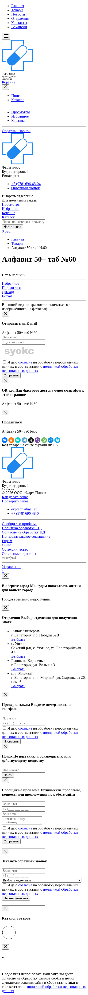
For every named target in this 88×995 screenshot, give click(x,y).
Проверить (11, 741)
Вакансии (19, 27)
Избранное (20, 116)
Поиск (16, 96)
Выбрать (18, 639)
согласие (25, 362)
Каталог (17, 100)
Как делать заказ (15, 497)
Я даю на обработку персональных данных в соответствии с (40, 366)
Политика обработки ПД (22, 528)
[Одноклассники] (11, 440)
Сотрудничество (15, 549)
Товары (17, 10)
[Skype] (57, 440)
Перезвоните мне (16, 898)
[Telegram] (24, 440)
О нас (6, 545)
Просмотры (20, 112)
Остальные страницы (19, 554)
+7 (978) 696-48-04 (26, 184)
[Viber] (37, 440)
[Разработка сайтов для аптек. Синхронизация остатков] (9, 558)
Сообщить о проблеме (19, 524)
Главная (17, 6)
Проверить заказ (15, 501)
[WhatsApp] (44, 440)
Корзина (18, 120)
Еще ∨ (7, 541)
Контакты (19, 23)
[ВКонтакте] (5, 440)
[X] (31, 440)
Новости (18, 14)
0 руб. (6, 231)
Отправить (11, 375)
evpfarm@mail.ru (24, 509)
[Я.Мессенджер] (18, 440)
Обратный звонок (16, 131)
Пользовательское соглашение (26, 536)
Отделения (20, 18)
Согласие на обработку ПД (23, 532)
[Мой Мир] (51, 440)
